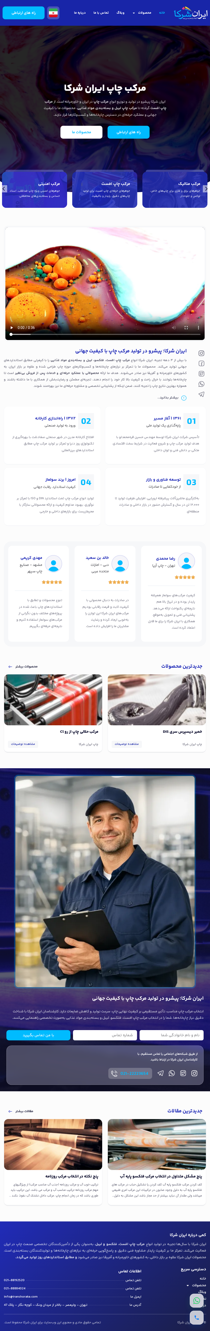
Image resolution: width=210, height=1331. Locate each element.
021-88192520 (14, 1280)
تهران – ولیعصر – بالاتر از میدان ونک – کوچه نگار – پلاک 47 (45, 1305)
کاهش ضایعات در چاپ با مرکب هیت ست (65, 1176)
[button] (3, 188)
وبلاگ (120, 12)
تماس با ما (101, 12)
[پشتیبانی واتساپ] (197, 1301)
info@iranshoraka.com (21, 1296)
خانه (162, 12)
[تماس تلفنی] (197, 1318)
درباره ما (80, 12)
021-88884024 (14, 1288)
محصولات (144, 12)
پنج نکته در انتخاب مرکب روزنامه (175, 1176)
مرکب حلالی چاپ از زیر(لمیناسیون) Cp (67, 732)
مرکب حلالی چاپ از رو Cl (183, 732)
